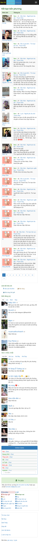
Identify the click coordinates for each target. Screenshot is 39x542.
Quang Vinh (6, 454)
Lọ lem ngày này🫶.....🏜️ (17, 376)
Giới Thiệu (5, 523)
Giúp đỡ (4, 526)
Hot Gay (24, 356)
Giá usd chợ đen (9, 288)
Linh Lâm (5, 196)
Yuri (3, 451)
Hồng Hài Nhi (6, 267)
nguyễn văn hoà (7, 82)
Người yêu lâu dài (29, 113)
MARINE (5, 470)
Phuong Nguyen (7, 40)
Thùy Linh (5, 457)
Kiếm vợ (4, 154)
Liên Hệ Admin (6, 530)
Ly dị (22, 113)
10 (32, 275)
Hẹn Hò (3, 2)
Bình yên (5, 186)
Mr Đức (4, 138)
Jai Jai (4, 228)
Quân (4, 207)
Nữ (15, 232)
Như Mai (11, 429)
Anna (10, 438)
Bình (3, 110)
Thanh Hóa (20, 18)
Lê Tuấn (5, 462)
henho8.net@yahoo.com (13, 487)
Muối (10, 405)
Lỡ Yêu (11, 419)
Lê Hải (4, 23)
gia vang (10, 540)
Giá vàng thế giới (9, 292)
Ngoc (10, 320)
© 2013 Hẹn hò (6, 535)
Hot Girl (4, 356)
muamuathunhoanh (15, 331)
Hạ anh (11, 310)
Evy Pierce (12, 341)
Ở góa (4, 506)
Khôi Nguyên (6, 256)
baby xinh (12, 302)
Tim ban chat (5, 515)
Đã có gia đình (25, 44)
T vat (3, 165)
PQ (3, 468)
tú (2, 239)
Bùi (9, 359)
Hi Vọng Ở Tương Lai (16, 368)
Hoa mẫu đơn (13, 398)
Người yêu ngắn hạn (8, 503)
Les (7, 300)
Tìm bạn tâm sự (31, 232)
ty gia (15, 540)
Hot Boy (17, 356)
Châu (3, 97)
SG (3, 460)
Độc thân (23, 16)
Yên (9, 413)
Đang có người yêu (22, 506)
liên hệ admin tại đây (23, 485)
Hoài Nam (5, 68)
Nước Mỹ (19, 508)
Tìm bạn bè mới (7, 501)
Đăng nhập (10, 2)
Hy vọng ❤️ (12, 385)
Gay (16, 300)
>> (4, 278)
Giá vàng (22, 288)
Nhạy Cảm (5, 175)
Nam (15, 16)
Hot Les (11, 356)
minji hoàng (5, 218)
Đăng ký (18, 2)
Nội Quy (4, 519)
